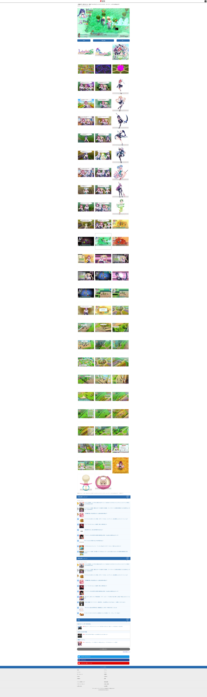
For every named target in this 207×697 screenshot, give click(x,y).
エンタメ (78, 672)
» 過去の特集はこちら (126, 651)
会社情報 (105, 686)
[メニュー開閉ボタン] (205, 1)
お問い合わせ (79, 686)
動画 (105, 678)
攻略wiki (78, 678)
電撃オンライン (80, 493)
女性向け (105, 676)
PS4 (84, 493)
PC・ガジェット (80, 674)
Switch (78, 676)
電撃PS (105, 674)
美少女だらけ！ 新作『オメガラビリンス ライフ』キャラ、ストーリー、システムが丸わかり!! (102, 493)
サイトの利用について (81, 681)
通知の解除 (106, 681)
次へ (122, 40)
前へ (84, 40)
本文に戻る (103, 40)
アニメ (105, 672)
